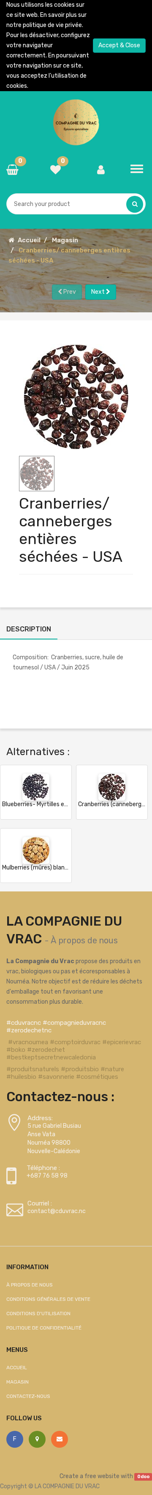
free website (101, 1476)
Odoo (143, 1476)
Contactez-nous (28, 1396)
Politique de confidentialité (43, 1328)
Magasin (65, 240)
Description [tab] (28, 629)
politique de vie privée (52, 25)
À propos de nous (84, 940)
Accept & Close (119, 45)
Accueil (29, 240)
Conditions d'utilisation (38, 1313)
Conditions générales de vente (48, 1299)
